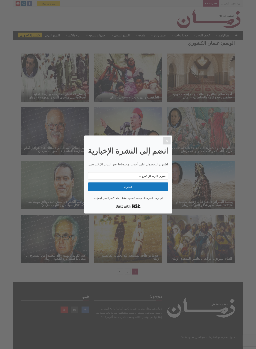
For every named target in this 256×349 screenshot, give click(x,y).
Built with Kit (128, 206)
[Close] (167, 140)
